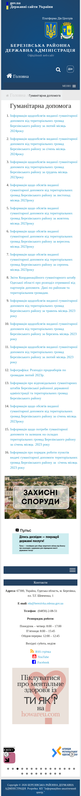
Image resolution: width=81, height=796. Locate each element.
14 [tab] (69, 769)
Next (72, 754)
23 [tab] (55, 774)
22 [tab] (50, 774)
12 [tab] (60, 769)
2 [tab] (13, 769)
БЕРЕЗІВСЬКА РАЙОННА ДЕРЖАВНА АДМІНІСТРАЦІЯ (40, 48)
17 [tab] (27, 774)
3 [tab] (17, 769)
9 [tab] (46, 769)
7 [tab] (36, 769)
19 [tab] (36, 774)
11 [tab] (55, 769)
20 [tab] (41, 774)
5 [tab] (27, 769)
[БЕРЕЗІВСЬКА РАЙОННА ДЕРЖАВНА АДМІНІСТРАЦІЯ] (18, 76)
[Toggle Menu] (73, 570)
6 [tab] (32, 769)
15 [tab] (74, 769)
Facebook (43, 662)
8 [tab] (41, 769)
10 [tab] (50, 769)
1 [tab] (8, 769)
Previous (6, 754)
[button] (66, 86)
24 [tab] (60, 774)
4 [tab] (22, 769)
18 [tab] (32, 774)
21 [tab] (46, 774)
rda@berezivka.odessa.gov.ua (45, 603)
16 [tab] (22, 774)
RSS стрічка (43, 651)
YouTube (43, 657)
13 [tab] (64, 769)
